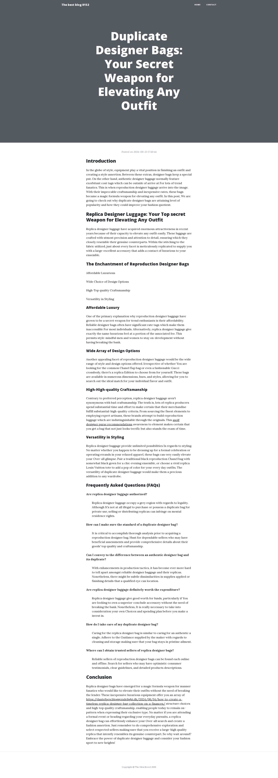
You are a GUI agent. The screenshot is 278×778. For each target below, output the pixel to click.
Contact (211, 4)
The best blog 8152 (75, 5)
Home (197, 4)
